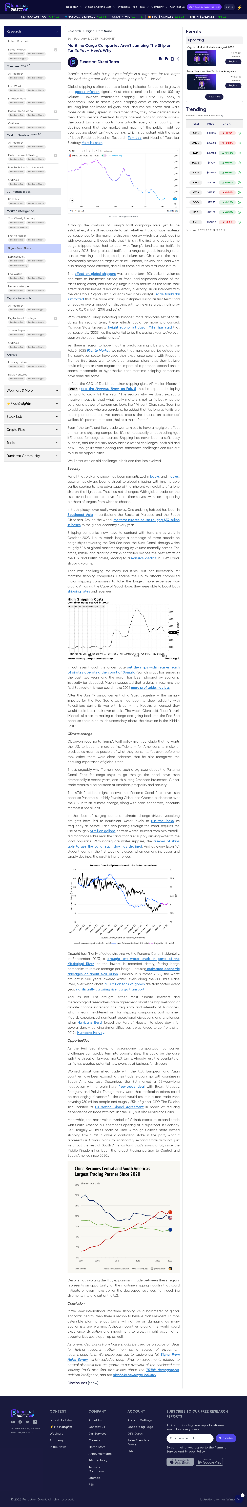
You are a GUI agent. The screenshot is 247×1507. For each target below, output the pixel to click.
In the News (58, 1447)
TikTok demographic (162, 1370)
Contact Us (97, 1427)
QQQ (196, 202)
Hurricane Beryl (91, 1023)
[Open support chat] (239, 1499)
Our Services (97, 1433)
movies (173, 476)
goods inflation (87, 92)
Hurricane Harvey (90, 1033)
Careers (94, 1440)
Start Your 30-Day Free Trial (204, 7)
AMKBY (73, 389)
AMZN (195, 143)
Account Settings (140, 1420)
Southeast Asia (80, 515)
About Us (95, 1420)
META (196, 173)
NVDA (196, 192)
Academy (57, 1440)
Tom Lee (134, 138)
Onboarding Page (140, 1427)
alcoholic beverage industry (134, 1375)
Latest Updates (61, 1420)
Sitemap (94, 1477)
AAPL (196, 133)
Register (233, 61)
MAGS (195, 163)
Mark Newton (92, 143)
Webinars (56, 1433)
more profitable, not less (150, 688)
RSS (91, 1484)
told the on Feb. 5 (108, 389)
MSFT (196, 182)
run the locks (162, 821)
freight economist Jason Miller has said (140, 327)
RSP (195, 212)
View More (214, 97)
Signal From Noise (99, 31)
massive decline (143, 558)
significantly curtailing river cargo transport (110, 989)
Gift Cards (135, 1433)
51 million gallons (102, 831)
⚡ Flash (61, 1427)
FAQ (130, 1451)
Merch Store (97, 1447)
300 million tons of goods (125, 984)
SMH (195, 222)
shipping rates (79, 591)
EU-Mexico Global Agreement (119, 1107)
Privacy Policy (98, 1460)
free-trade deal (131, 1087)
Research (74, 31)
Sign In (229, 7)
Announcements (100, 1453)
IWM (195, 153)
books (155, 476)
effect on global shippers (95, 274)
